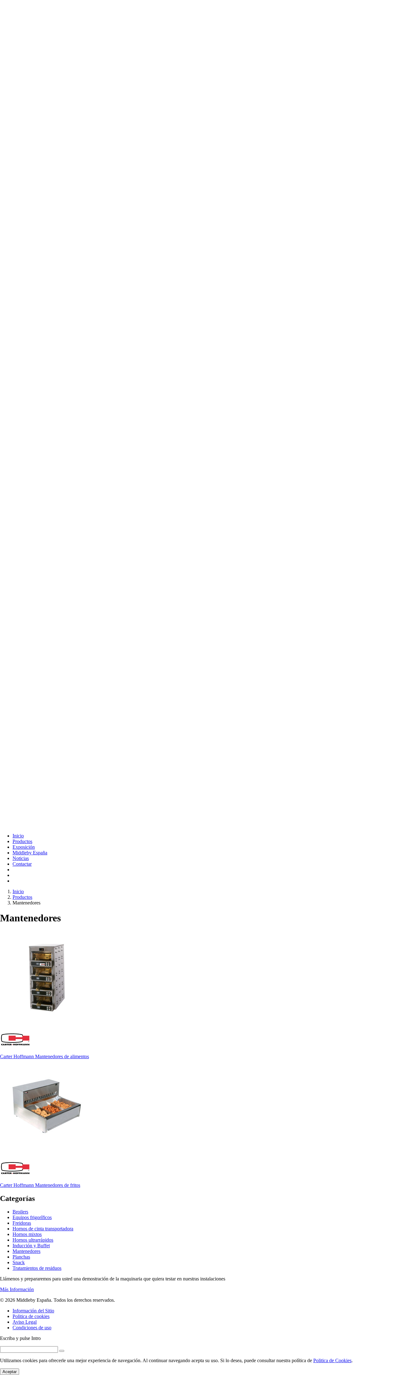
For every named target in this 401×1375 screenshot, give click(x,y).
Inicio (18, 835)
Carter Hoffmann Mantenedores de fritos (40, 1185)
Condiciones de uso (32, 1327)
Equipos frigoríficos (32, 1217)
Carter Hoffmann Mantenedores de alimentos (44, 1056)
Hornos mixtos (27, 1234)
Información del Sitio (33, 1310)
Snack (19, 1262)
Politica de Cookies (332, 1360)
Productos (22, 841)
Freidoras (22, 1223)
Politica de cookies (31, 1316)
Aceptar (10, 1371)
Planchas (21, 1256)
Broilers (20, 1211)
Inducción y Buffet (31, 1245)
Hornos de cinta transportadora (43, 1228)
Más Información (17, 1289)
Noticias (21, 858)
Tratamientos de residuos (37, 1268)
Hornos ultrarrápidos (33, 1240)
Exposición (24, 847)
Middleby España (30, 852)
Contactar (22, 864)
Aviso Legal (25, 1322)
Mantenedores (26, 1251)
